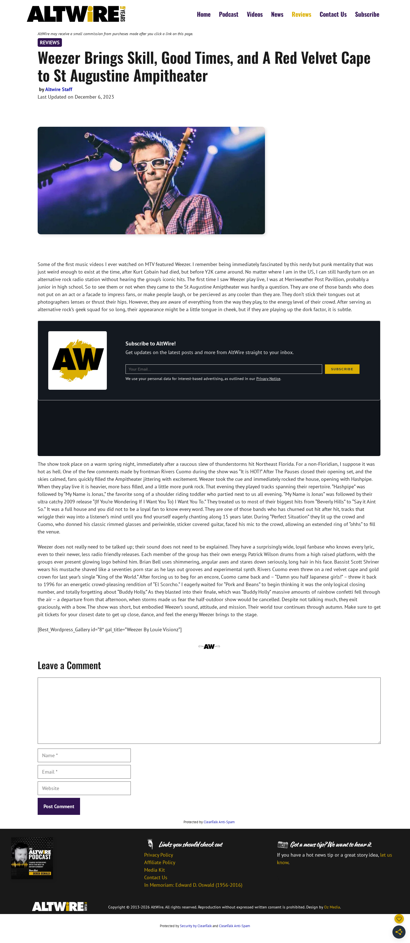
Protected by (209, 822)
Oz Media (332, 907)
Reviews (301, 13)
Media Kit (154, 870)
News (277, 13)
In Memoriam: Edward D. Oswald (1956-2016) (193, 885)
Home (204, 13)
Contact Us (333, 13)
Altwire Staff (58, 89)
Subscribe (367, 13)
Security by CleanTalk (196, 925)
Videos (255, 13)
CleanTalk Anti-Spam (219, 822)
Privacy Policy (158, 855)
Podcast (228, 13)
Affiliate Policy (159, 862)
